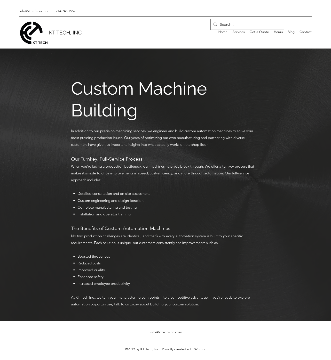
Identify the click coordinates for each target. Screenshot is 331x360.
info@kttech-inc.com (34, 11)
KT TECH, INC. (66, 32)
